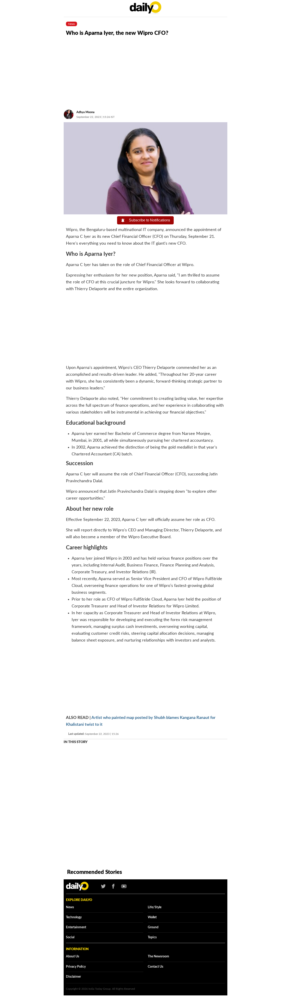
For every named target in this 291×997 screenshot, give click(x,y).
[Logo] (75, 886)
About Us (72, 956)
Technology (74, 917)
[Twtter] (103, 886)
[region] (145, 72)
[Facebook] (113, 886)
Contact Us (155, 966)
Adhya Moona (85, 112)
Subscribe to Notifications (148, 220)
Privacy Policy (76, 966)
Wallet (152, 917)
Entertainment (76, 927)
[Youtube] (122, 886)
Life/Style (154, 907)
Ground (153, 927)
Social (70, 937)
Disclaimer (73, 976)
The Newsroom (158, 956)
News (70, 907)
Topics (152, 937)
